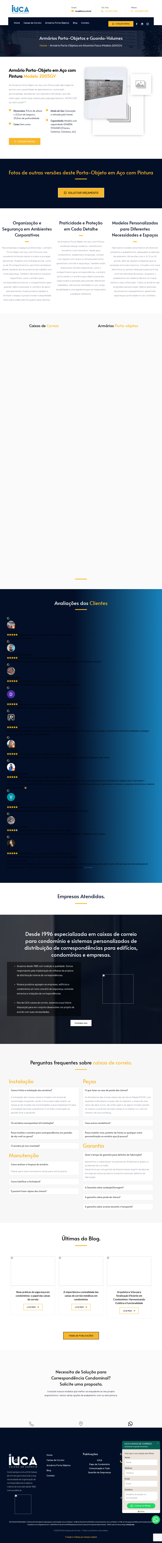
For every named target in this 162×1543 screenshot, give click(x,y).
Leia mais (88, 867)
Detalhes (129, 1490)
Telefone (128, 1468)
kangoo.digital (90, 1537)
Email (127, 1479)
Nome (127, 1457)
